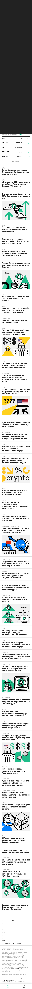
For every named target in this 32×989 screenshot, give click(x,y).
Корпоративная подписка (9, 926)
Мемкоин (4, 571)
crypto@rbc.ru (18, 968)
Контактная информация (8, 914)
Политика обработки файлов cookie (11, 943)
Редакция (4, 917)
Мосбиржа (18, 978)
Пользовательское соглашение (10, 935)
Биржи (3, 361)
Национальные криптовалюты (10, 526)
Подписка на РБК (6, 923)
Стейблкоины (5, 373)
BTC (3, 237)
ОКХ (20, 134)
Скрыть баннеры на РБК (8, 920)
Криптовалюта (6, 192)
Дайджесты (5, 168)
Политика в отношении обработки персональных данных (15, 939)
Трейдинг (4, 225)
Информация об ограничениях (10, 929)
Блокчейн (4, 500)
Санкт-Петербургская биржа (13, 979)
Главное (8, 987)
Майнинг (4, 766)
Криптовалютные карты (8, 790)
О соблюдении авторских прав (10, 932)
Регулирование (6, 432)
